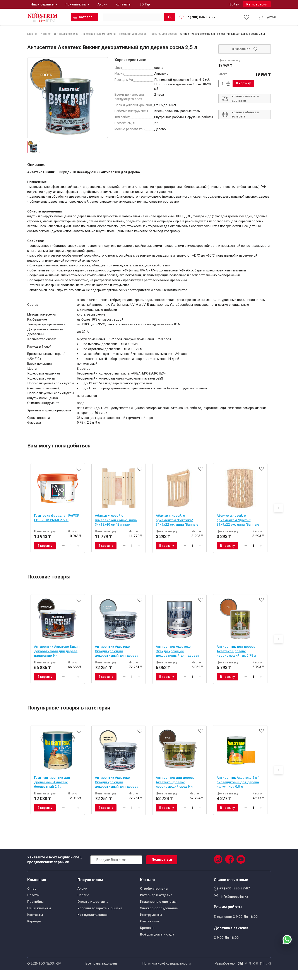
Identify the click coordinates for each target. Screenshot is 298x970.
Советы (33, 895)
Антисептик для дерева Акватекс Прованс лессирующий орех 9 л (175, 782)
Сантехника (149, 921)
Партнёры (35, 902)
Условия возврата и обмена (100, 908)
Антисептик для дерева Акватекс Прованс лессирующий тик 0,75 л (236, 651)
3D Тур (145, 4)
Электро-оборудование (159, 908)
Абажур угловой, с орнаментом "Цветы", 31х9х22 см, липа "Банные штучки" (238, 521)
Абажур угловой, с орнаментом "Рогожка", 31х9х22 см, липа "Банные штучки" (177, 521)
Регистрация (256, 4)
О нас (31, 889)
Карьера (34, 921)
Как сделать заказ (92, 915)
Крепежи (147, 928)
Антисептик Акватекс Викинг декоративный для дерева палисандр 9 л (57, 651)
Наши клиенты (39, 908)
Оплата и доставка (92, 902)
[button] (278, 508)
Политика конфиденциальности (166, 963)
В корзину (243, 83)
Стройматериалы (154, 889)
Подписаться (162, 859)
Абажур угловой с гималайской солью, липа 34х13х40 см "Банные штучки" (116, 521)
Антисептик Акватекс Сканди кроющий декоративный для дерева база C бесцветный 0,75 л (177, 652)
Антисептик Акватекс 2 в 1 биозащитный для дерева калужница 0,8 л (238, 782)
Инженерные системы (158, 902)
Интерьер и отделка (156, 895)
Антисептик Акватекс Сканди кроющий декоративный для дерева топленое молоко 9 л (116, 783)
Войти (234, 4)
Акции (82, 889)
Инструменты (151, 915)
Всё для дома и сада (157, 934)
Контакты (35, 915)
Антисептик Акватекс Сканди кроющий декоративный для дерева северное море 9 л (116, 652)
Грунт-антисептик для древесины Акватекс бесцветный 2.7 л (52, 782)
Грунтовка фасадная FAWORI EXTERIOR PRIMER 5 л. (57, 518)
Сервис (83, 895)
